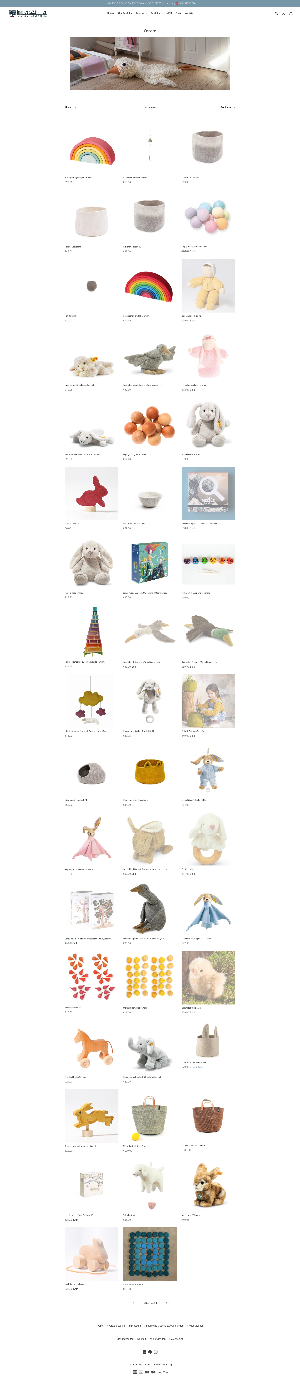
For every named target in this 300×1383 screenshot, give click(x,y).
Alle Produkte (125, 13)
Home (110, 13)
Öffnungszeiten (125, 1339)
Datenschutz (176, 1339)
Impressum (135, 1325)
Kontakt (189, 13)
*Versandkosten (116, 1325)
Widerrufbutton (195, 1325)
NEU (169, 13)
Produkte (157, 13)
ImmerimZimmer (143, 1364)
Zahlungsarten (158, 1339)
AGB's (100, 1325)
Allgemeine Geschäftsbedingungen (164, 1325)
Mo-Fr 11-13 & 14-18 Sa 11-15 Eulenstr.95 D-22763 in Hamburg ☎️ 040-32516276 (150, 3)
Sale (178, 13)
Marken (142, 13)
